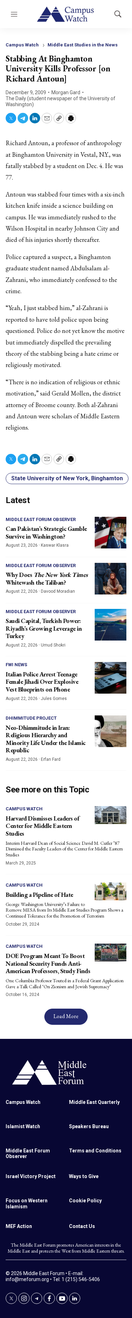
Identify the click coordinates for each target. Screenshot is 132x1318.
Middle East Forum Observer (41, 519)
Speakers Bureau (89, 1126)
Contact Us (82, 1226)
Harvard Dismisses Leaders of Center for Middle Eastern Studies (42, 825)
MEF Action (19, 1226)
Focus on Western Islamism (27, 1203)
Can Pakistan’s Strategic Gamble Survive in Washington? (46, 532)
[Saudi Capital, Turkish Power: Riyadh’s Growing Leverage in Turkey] (110, 625)
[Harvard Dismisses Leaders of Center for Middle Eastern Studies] (110, 815)
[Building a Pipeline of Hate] (110, 891)
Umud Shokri (53, 645)
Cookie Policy (85, 1200)
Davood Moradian (58, 591)
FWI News (16, 664)
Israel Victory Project (31, 1176)
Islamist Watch (23, 1126)
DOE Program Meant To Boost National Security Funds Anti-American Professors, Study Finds (48, 963)
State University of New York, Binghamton (67, 478)
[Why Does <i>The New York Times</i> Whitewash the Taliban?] (110, 578)
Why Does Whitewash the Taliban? (47, 578)
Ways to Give (84, 1176)
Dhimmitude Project (31, 718)
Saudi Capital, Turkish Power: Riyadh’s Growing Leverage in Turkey (44, 628)
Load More (66, 1016)
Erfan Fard (51, 759)
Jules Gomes (54, 698)
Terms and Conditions (95, 1150)
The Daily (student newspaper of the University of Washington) (60, 101)
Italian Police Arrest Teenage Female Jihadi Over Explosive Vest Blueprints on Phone (42, 681)
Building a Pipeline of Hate (39, 895)
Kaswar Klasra (55, 545)
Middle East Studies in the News (83, 44)
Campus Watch (22, 44)
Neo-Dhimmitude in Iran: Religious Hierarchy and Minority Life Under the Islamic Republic (46, 739)
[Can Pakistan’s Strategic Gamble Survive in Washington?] (110, 532)
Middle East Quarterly (94, 1102)
